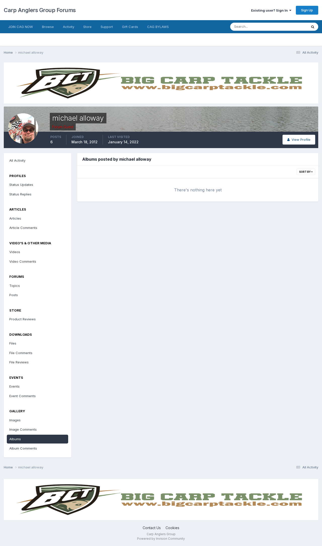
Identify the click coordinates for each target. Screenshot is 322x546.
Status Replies (20, 194)
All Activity (17, 160)
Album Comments (23, 448)
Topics (14, 286)
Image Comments (23, 429)
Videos (14, 252)
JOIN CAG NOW (20, 27)
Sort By (305, 171)
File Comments (20, 353)
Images (15, 420)
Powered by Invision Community (161, 538)
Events (14, 386)
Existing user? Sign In (270, 10)
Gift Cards (130, 27)
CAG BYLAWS (158, 27)
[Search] (312, 27)
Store (87, 27)
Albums (15, 439)
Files (12, 343)
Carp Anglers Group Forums (40, 10)
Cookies (172, 528)
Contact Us (152, 528)
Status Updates (288, 26)
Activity (68, 27)
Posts (13, 295)
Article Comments (23, 228)
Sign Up (307, 10)
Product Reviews (22, 319)
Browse (48, 27)
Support (107, 27)
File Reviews (19, 362)
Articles (15, 218)
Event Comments (22, 396)
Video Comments (22, 261)
